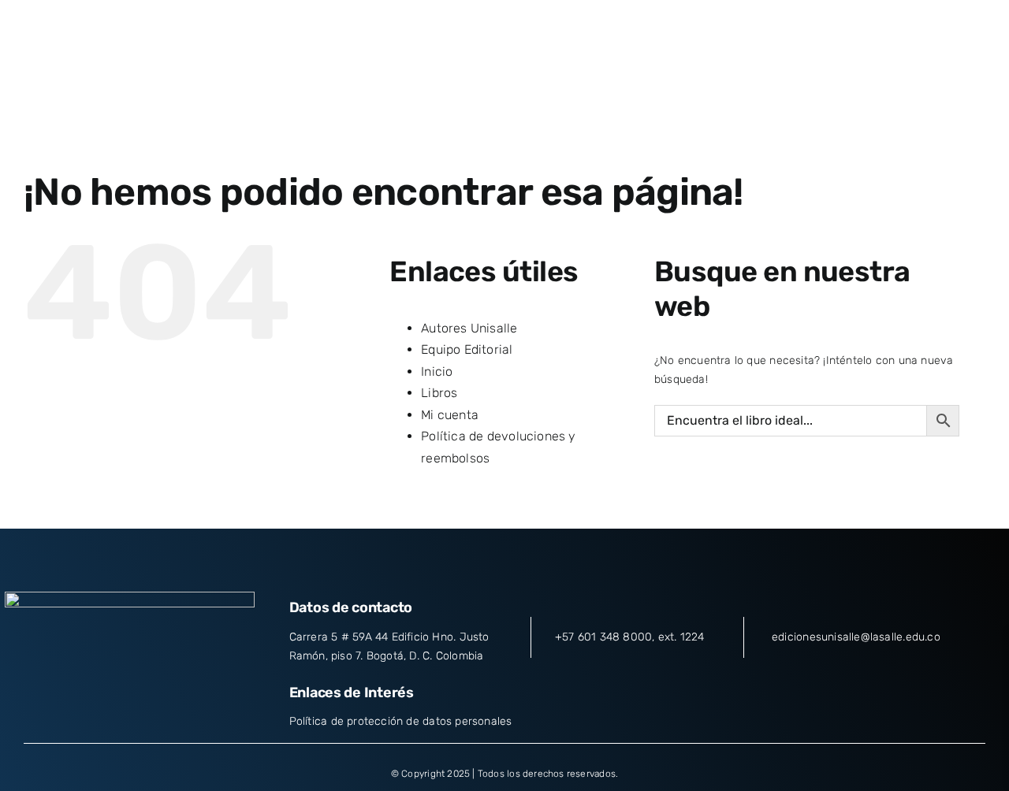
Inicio (436, 371)
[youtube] (157, 692)
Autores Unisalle (469, 328)
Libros (439, 392)
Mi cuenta (449, 414)
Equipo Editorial (466, 349)
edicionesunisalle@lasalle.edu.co (856, 637)
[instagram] (129, 692)
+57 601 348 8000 (603, 637)
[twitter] (101, 692)
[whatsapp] (187, 692)
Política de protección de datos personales (400, 721)
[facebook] (72, 692)
